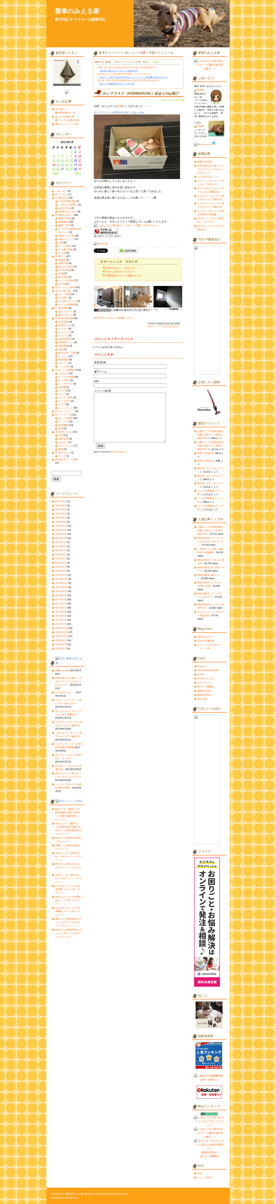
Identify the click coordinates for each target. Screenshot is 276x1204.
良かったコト (65, 311)
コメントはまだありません (167, 326)
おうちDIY (63, 380)
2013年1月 (60, 542)
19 (58, 164)
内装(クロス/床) (66, 235)
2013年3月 (60, 534)
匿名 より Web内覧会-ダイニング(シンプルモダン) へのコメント (68, 922)
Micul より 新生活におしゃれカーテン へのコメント (68, 867)
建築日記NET (204, 690)
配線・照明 (64, 225)
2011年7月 (60, 599)
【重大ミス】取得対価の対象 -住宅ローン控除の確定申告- (210, 434)
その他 (61, 253)
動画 (60, 449)
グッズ (61, 456)
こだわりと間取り (67, 204)
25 (53, 168)
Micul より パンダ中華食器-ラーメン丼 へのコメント (68, 900)
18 (53, 164)
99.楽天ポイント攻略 (66, 459)
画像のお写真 (62, 670)
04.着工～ (60, 256)
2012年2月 (60, 571)
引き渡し (63, 297)
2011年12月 (61, 579)
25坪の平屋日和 (205, 640)
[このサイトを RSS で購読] (60, 658)
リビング (63, 335)
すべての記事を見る (69, 120)
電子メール (100, 371)
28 (66, 168)
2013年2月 (60, 538)
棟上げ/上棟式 (65, 266)
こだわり (63, 373)
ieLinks (201, 674)
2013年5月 (60, 526)
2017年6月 (60, 501)
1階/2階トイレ (65, 342)
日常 (60, 435)
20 (62, 164)
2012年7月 (60, 550)
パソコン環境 (65, 397)
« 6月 (55, 173)
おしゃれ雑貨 (65, 418)
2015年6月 (60, 505)
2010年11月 (61, 632)
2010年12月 (61, 628)
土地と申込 (64, 208)
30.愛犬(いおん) (63, 432)
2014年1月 (60, 513)
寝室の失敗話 (204, 453)
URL (150, 326)
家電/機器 (63, 425)
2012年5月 (60, 558)
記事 (119, 106)
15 (71, 160)
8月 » (78, 173)
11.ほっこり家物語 (115, 317)
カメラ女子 (64, 401)
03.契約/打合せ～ (64, 215)
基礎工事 (63, 263)
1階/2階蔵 (63, 345)
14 (66, 160)
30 (75, 168)
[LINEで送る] (128, 250)
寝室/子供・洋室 (66, 352)
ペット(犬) (63, 366)
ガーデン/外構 (65, 376)
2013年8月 (60, 517)
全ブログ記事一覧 (64, 116)
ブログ (61, 404)
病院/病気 (63, 438)
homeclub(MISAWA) (207, 670)
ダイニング (64, 332)
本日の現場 (64, 270)
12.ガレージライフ (65, 411)
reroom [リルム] (205, 678)
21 (66, 164)
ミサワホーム (204, 682)
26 (58, 168)
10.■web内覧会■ (64, 318)
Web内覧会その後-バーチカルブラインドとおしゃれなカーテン (68, 681)
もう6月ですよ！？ (65, 692)
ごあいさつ (61, 191)
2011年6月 (60, 603)
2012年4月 (60, 562)
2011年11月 (61, 583)
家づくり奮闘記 (205, 686)
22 (71, 164)
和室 (60, 349)
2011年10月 (61, 587)
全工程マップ (62, 109)
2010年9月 (60, 640)
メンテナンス (65, 383)
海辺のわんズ (204, 636)
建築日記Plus (204, 694)
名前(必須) (100, 362)
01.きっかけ (61, 194)
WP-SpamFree (118, 452)
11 (54, 160)
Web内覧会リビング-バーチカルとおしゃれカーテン (210, 541)
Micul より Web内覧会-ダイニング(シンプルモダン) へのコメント (68, 933)
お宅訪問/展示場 (66, 201)
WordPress (71, 1197)
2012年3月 (60, 566)
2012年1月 (60, 575)
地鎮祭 (61, 259)
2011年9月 (60, 591)
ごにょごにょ (65, 407)
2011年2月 (60, 620)
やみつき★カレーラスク (120, 271)
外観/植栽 (63, 359)
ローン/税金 (64, 246)
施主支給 (63, 277)
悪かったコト (65, 314)
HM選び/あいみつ (67, 211)
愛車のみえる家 (77, 11)
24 (79, 164)
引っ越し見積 (65, 249)
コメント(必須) (102, 390)
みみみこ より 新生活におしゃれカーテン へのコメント (68, 856)
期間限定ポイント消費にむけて (124, 275)
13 (62, 160)
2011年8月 (60, 595)
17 (79, 160)
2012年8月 (60, 546)
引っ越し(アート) (67, 301)
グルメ (130, 317)
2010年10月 (61, 636)
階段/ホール (64, 325)
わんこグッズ (65, 445)
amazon (201, 666)
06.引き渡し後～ (63, 290)
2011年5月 (60, 607)
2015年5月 (60, 509)
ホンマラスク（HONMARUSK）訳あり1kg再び (140, 93)
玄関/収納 (63, 321)
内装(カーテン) (66, 239)
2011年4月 (60, 611)
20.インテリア (62, 414)
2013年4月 (60, 530)
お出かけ (63, 442)
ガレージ (63, 363)
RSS (199, 1173)
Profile (200, 89)
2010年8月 (60, 644)
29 (71, 168)
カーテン (63, 356)
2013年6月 (60, 521)
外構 (60, 242)
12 (58, 160)
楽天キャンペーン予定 (67, 124)
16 (75, 160)
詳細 (155, 62)
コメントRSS (74, 801)
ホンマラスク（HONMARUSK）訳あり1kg (119, 112)
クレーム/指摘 (65, 280)
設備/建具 (63, 222)
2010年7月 (60, 648)
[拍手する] (101, 243)
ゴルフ (61, 394)
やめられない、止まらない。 (123, 267)
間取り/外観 (64, 218)
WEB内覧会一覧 (66, 112)
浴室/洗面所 (64, 339)
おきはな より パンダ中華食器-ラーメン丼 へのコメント (67, 889)
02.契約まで (61, 197)
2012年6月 (60, 554)
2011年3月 (60, 615)
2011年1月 (60, 624)
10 (79, 155)
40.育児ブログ (62, 452)
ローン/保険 (64, 294)
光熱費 (61, 387)
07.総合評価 (61, 308)
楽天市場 (202, 699)
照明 (60, 428)
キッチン (63, 328)
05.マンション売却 (65, 287)
